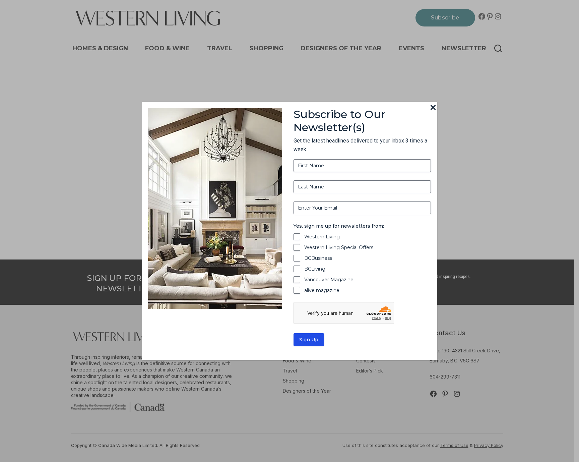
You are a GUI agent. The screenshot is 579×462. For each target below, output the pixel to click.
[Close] (433, 108)
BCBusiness (318, 258)
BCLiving (314, 269)
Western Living (322, 237)
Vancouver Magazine (328, 280)
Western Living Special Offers (338, 247)
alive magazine (321, 290)
